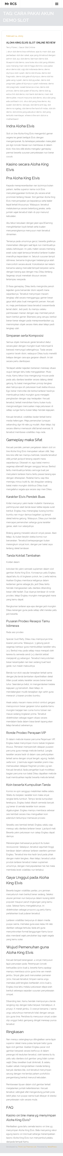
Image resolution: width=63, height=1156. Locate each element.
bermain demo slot (39, 59)
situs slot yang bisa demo (35, 101)
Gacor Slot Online (27, 47)
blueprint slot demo (15, 62)
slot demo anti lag (38, 105)
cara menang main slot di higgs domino (24, 66)
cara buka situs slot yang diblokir (40, 62)
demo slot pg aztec (31, 80)
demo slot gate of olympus (28, 76)
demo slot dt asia (33, 73)
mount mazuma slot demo (29, 98)
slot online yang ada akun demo (27, 112)
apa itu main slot (43, 51)
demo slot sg (45, 91)
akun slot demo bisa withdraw (21, 51)
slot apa (26, 105)
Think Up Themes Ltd (27, 1147)
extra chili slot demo (15, 94)
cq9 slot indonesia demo (32, 69)
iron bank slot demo (35, 94)
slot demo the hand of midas (35, 108)
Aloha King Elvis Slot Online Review (31, 42)
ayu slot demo (23, 59)
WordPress (52, 1147)
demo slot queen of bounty (26, 91)
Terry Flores (11, 47)
